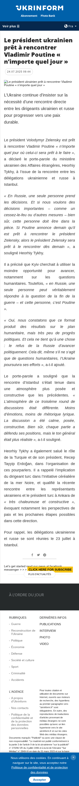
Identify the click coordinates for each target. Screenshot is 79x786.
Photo (45, 637)
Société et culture (22, 660)
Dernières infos (53, 617)
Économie (17, 647)
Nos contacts (19, 708)
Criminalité (18, 673)
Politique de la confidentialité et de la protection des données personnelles (22, 721)
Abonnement (29, 16)
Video (44, 644)
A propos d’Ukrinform (19, 699)
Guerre (16, 624)
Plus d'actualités (39, 574)
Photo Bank (48, 16)
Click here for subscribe (50, 569)
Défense (16, 653)
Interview (48, 630)
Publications (50, 624)
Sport (14, 666)
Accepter (39, 779)
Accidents (17, 679)
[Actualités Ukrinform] (39, 7)
